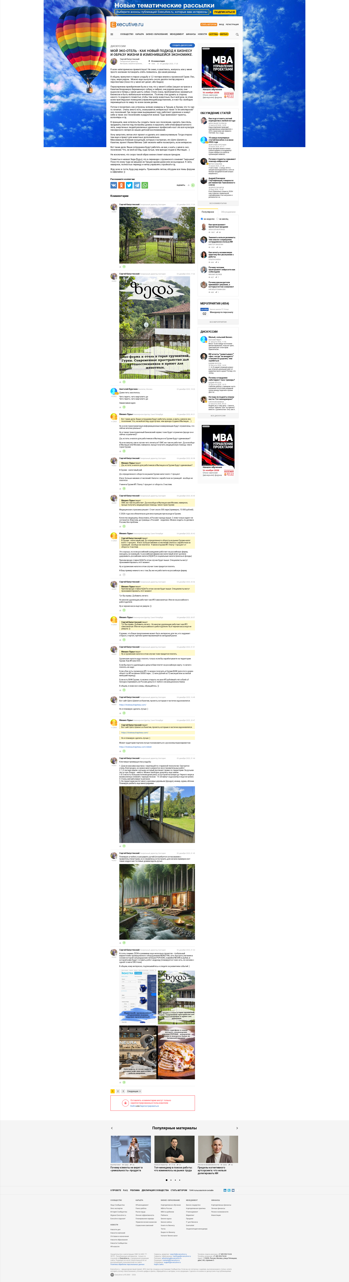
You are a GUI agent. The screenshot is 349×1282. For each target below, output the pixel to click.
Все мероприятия (218, 322)
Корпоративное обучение (171, 1205)
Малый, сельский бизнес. (221, 337)
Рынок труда (140, 1212)
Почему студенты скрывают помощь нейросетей (222, 160)
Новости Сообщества (118, 1243)
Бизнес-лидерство (193, 1205)
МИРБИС (224, 34)
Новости (202, 34)
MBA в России (166, 1208)
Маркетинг (115, 1165)
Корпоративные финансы (221, 1205)
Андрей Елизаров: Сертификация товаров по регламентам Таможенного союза (222, 181)
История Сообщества (118, 1212)
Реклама (135, 1190)
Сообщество (126, 34)
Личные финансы (218, 1208)
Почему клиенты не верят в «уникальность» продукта (126, 1169)
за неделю (209, 219)
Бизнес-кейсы (166, 1222)
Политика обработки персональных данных (127, 1264)
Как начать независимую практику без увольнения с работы (221, 254)
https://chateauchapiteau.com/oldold (135, 747)
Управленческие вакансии (146, 1222)
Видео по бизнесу (168, 1232)
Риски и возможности (208, 1165)
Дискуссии (118, 46)
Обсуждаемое (228, 212)
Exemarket (190, 1225)
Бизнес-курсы (166, 1219)
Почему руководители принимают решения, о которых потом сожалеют (221, 284)
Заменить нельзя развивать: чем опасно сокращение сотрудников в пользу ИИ (222, 239)
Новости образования (119, 1240)
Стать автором (208, 24)
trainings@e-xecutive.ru (182, 1256)
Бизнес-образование (157, 34)
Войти (133, 1106)
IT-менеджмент (192, 1212)
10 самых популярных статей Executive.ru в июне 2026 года (221, 140)
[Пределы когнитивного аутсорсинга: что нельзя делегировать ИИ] (218, 1149)
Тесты (163, 1229)
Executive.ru (124, 1258)
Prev (111, 1128)
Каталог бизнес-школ (169, 1236)
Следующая (132, 1091)
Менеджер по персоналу (221, 312)
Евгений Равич (215, 340)
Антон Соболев (215, 164)
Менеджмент (177, 34)
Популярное (208, 212)
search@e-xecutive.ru (178, 1254)
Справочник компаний (144, 1225)
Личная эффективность (145, 1215)
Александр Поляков (218, 123)
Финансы (191, 34)
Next (237, 1128)
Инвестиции (216, 1215)
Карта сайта (158, 1264)
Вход (221, 24)
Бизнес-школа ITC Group (219, 309)
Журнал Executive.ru (118, 1215)
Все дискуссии (218, 416)
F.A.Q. (125, 1190)
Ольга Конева (215, 259)
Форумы (213, 34)
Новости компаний (117, 1233)
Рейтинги (164, 1215)
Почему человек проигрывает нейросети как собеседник (222, 269)
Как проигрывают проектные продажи (218, 226)
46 (133, 1165)
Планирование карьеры (145, 1219)
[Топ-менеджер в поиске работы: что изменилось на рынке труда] (174, 1149)
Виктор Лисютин (216, 244)
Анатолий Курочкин (217, 145)
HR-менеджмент (142, 1205)
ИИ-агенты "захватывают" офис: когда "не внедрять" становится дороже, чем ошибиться (221, 357)
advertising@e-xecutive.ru (171, 1258)
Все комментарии (218, 203)
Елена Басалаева (216, 402)
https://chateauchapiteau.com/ (132, 705)
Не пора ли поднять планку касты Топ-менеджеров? (221, 398)
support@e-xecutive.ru (172, 1262)
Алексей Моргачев (217, 229)
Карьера (140, 34)
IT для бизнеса (192, 1222)
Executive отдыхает (117, 1219)
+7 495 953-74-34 (225, 1254)
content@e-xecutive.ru (171, 1260)
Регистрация (232, 24)
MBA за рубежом (167, 1212)
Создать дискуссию (182, 45)
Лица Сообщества (117, 1205)
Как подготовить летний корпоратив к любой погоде (222, 119)
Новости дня (115, 1230)
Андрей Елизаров (216, 188)
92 (232, 1165)
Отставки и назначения (119, 1236)
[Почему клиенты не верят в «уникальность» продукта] (130, 1149)
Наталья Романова (217, 289)
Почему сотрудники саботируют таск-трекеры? (222, 379)
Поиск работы (161, 1165)
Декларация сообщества (155, 1190)
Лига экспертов (116, 1208)
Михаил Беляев (215, 274)
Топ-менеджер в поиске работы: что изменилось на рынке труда (173, 1169)
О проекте (115, 1190)
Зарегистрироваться (149, 1106)
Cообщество (116, 1200)
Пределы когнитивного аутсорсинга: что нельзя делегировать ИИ (212, 1170)
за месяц (223, 219)
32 (158, 61)
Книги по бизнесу (168, 1225)
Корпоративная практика (195, 1208)
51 (180, 1165)
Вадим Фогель (215, 363)
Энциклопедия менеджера (196, 1229)
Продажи (189, 1219)
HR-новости (114, 1247)
